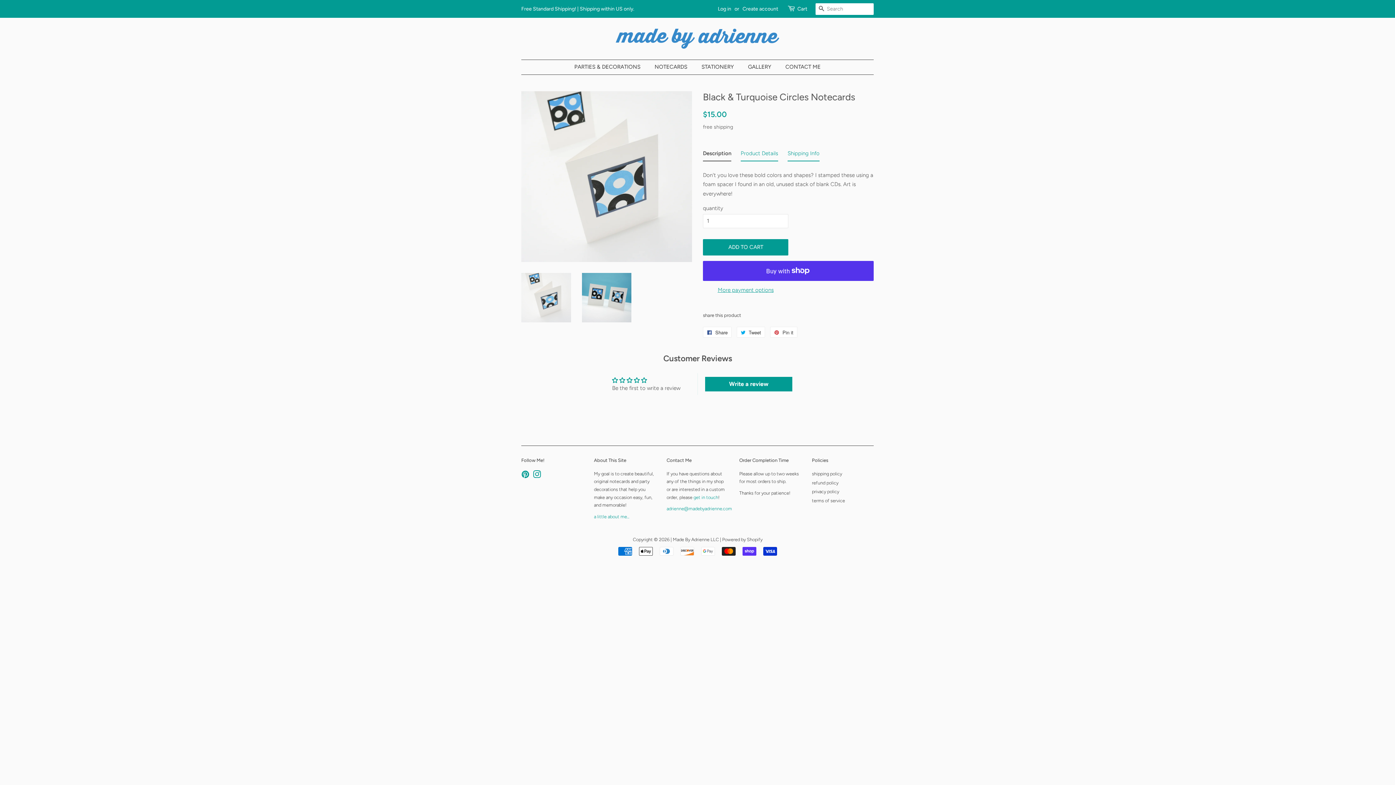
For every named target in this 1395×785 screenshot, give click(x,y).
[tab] (717, 155)
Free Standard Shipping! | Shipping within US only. (577, 9)
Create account (760, 9)
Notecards (671, 67)
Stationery (717, 67)
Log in (724, 9)
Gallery (759, 67)
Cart (802, 9)
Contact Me (803, 67)
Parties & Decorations (607, 67)
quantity (713, 208)
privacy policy (825, 491)
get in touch (706, 497)
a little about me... (611, 516)
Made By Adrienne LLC (696, 539)
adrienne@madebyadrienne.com (699, 508)
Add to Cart (745, 247)
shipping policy (827, 473)
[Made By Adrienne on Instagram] (537, 476)
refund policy (825, 483)
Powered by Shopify (742, 539)
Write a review (748, 384)
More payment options (746, 290)
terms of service (828, 500)
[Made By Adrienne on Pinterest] (525, 476)
